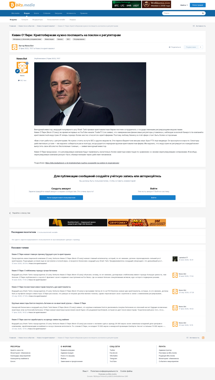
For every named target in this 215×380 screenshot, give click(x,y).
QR (126, 376)
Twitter (112, 350)
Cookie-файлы (126, 371)
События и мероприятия (168, 361)
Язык (85, 371)
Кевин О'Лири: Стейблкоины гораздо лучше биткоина (34, 271)
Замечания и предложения (71, 361)
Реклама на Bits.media (168, 353)
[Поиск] (203, 13)
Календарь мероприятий (20, 356)
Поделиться (175, 47)
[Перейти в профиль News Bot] (14, 47)
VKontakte (114, 356)
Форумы (13, 20)
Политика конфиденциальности (104, 371)
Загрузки (58, 13)
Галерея (24, 20)
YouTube (113, 361)
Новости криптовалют (45, 48)
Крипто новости (17, 350)
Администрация (67, 353)
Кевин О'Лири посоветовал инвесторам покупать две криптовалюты (41, 287)
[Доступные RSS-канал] (203, 338)
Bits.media (15, 13)
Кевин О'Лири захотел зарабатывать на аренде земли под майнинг (40, 320)
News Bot (29, 46)
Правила (83, 13)
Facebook (113, 353)
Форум (27, 13)
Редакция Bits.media (167, 356)
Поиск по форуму (68, 356)
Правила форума (68, 350)
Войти (184, 5)
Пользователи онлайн (56, 20)
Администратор (165, 350)
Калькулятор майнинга (20, 358)
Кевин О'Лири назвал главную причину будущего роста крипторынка (41, 254)
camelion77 (183, 258)
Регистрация (197, 5)
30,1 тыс (23, 80)
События (46, 13)
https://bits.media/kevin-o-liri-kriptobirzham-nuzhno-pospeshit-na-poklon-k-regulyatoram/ (82, 163)
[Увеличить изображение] (90, 94)
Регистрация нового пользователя (61, 198)
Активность (71, 13)
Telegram (113, 358)
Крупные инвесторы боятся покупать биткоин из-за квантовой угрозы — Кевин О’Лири (49, 303)
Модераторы (37, 20)
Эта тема (193, 13)
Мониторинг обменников (20, 353)
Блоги (36, 13)
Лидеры (72, 20)
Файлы (63, 358)
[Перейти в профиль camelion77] (175, 258)
